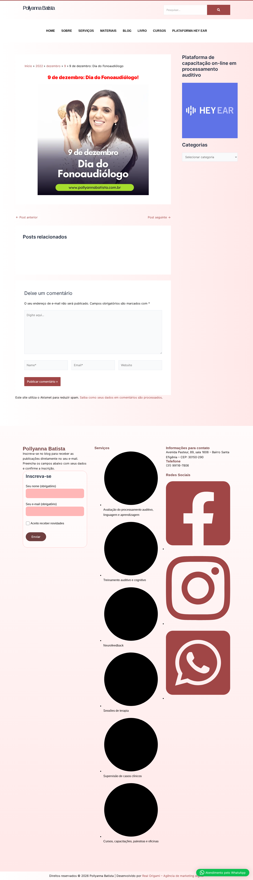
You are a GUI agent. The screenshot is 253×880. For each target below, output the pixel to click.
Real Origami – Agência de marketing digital (173, 876)
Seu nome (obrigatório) (41, 486)
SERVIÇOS (86, 30)
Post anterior (27, 217)
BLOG (127, 30)
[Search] (218, 10)
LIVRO (142, 30)
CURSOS (159, 30)
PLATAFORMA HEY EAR (189, 30)
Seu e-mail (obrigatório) (41, 504)
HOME (50, 30)
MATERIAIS (108, 30)
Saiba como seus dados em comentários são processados (121, 397)
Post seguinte (159, 217)
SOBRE (66, 30)
